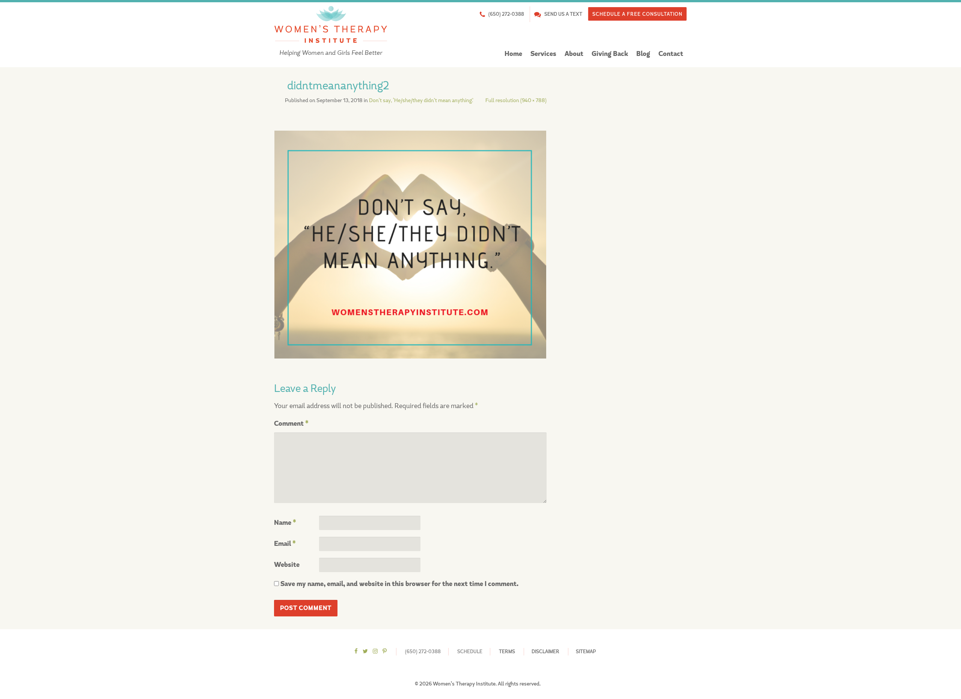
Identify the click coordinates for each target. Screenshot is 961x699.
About (574, 54)
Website (287, 564)
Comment (291, 423)
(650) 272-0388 (506, 14)
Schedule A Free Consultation (637, 14)
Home (513, 54)
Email (285, 543)
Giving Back (610, 54)
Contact (670, 54)
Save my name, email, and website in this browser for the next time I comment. (399, 584)
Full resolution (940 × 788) (516, 100)
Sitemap (586, 651)
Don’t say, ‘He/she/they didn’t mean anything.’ (421, 100)
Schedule (469, 651)
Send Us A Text (563, 14)
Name (285, 522)
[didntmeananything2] (410, 244)
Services (543, 54)
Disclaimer (545, 651)
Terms (507, 651)
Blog (643, 54)
